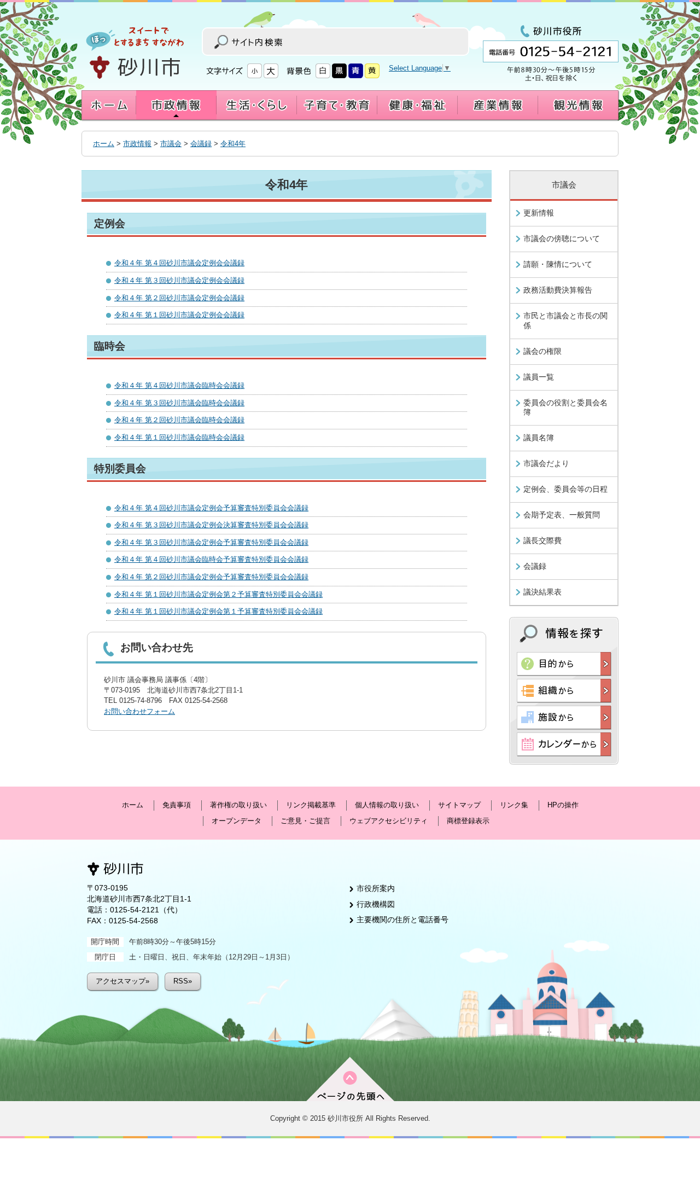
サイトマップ (459, 805)
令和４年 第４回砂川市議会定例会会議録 (179, 263)
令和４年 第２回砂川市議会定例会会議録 (179, 298)
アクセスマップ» (122, 981)
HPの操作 (563, 805)
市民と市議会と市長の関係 (565, 320)
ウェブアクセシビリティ (388, 821)
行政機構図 (376, 904)
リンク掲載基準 (311, 805)
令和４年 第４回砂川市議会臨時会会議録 (179, 385)
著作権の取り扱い (238, 805)
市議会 (171, 143)
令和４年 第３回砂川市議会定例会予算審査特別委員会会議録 (211, 542)
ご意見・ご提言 (305, 821)
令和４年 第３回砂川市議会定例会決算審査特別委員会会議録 (211, 525)
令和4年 (233, 143)
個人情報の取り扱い (387, 805)
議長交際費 (542, 540)
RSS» (182, 981)
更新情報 (538, 212)
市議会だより (546, 463)
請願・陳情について (557, 264)
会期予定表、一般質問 (561, 514)
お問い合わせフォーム (139, 711)
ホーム (103, 143)
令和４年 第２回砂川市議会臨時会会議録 (179, 420)
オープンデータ (236, 821)
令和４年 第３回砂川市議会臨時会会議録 (179, 403)
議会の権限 (542, 351)
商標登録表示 (468, 821)
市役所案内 (376, 888)
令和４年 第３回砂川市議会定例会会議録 (179, 280)
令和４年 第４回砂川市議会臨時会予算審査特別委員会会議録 (211, 559)
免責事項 (176, 805)
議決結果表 (542, 591)
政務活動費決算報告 (557, 290)
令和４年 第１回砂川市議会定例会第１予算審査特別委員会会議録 (218, 611)
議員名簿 (538, 437)
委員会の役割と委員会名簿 (565, 407)
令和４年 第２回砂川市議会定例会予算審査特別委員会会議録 (211, 577)
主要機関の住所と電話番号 (402, 919)
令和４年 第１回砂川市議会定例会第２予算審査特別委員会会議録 (218, 594)
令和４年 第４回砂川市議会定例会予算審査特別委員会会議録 (211, 508)
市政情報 (137, 143)
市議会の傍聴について (561, 238)
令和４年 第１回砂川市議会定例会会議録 (179, 315)
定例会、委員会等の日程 (565, 489)
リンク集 (514, 805)
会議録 (201, 143)
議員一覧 (538, 377)
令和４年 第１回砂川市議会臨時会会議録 (179, 437)
